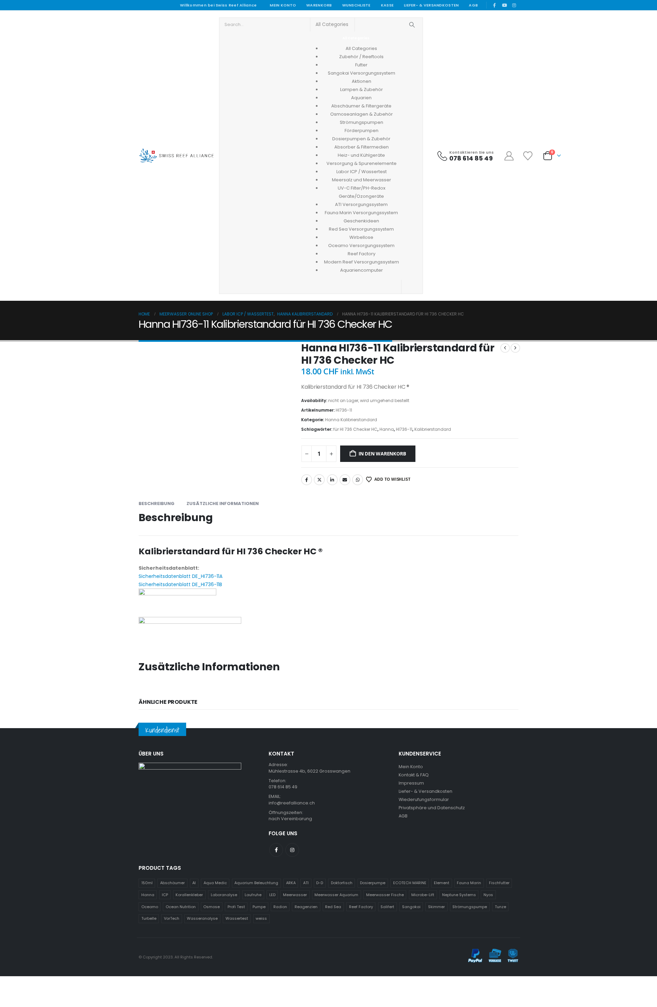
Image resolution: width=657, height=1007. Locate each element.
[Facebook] (494, 5)
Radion (280, 906)
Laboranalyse (224, 895)
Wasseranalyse (202, 918)
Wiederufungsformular (424, 799)
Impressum (411, 783)
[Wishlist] (528, 155)
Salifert (387, 906)
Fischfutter (499, 883)
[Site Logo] (176, 155)
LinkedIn (332, 479)
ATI (306, 883)
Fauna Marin (469, 883)
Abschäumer (172, 883)
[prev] (505, 348)
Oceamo (149, 906)
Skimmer (436, 906)
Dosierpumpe (372, 883)
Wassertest (237, 918)
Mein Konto (283, 5)
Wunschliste (356, 5)
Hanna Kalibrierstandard (351, 420)
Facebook (306, 479)
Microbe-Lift (422, 895)
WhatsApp (357, 479)
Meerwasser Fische (385, 895)
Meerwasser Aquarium (336, 895)
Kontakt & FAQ (414, 775)
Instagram (292, 850)
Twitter (319, 479)
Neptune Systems (459, 895)
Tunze (500, 906)
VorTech (171, 918)
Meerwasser (295, 895)
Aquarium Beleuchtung (256, 883)
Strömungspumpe (469, 906)
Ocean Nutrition (181, 906)
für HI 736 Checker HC (355, 429)
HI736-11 (404, 429)
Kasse (387, 5)
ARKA (291, 883)
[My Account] (509, 155)
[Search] (412, 24)
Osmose (211, 906)
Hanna (386, 429)
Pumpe (259, 906)
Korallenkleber (189, 895)
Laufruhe (253, 895)
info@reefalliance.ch (292, 803)
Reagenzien (306, 906)
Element (441, 883)
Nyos (488, 895)
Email (344, 479)
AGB (473, 5)
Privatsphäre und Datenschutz (432, 808)
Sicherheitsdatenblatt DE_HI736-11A (180, 576)
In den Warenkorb (382, 453)
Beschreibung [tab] (157, 503)
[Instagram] (514, 5)
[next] (515, 348)
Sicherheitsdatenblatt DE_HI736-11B (180, 584)
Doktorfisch (341, 883)
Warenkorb (319, 5)
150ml (147, 883)
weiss (261, 918)
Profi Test (236, 906)
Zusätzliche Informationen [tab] (222, 503)
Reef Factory (361, 906)
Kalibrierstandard (432, 429)
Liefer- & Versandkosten (431, 5)
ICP (165, 895)
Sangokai (411, 906)
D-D (319, 883)
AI (194, 883)
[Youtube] (504, 5)
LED (272, 895)
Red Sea (333, 906)
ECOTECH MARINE (409, 883)
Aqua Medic (215, 883)
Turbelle (148, 918)
